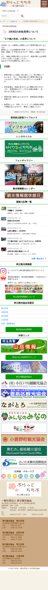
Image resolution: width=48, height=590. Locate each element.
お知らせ (13, 21)
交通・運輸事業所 (8, 324)
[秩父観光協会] (15, 3)
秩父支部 (4, 308)
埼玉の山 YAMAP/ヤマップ (24, 357)
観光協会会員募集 (24, 329)
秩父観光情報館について (24, 297)
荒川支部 (4, 316)
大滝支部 (4, 320)
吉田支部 (4, 312)
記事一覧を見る (38, 259)
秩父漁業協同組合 (24, 377)
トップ (2, 21)
